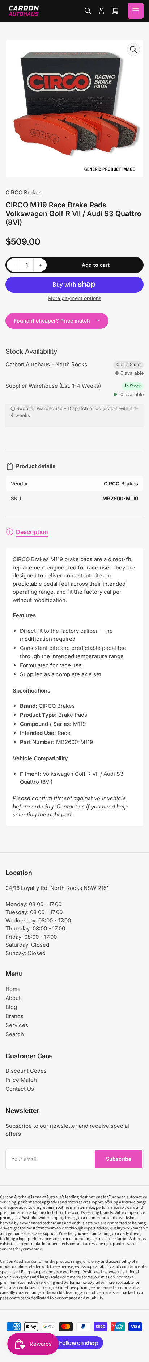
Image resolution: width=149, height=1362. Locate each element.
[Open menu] (136, 11)
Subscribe (118, 1159)
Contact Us (19, 1088)
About (13, 998)
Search (14, 1034)
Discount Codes (26, 1070)
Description (32, 531)
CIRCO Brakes (23, 192)
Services (16, 1025)
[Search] (88, 11)
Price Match (21, 1079)
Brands (14, 1016)
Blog (11, 1007)
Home (13, 988)
